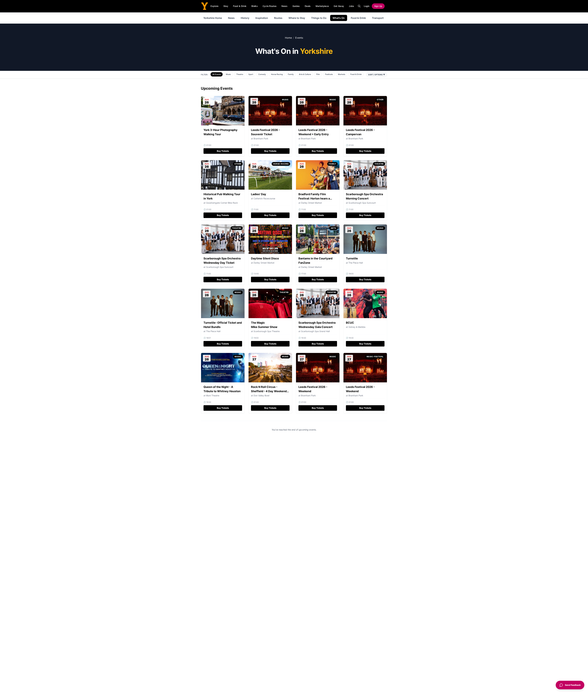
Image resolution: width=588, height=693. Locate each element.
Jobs (351, 6)
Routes (278, 17)
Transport (378, 17)
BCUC (350, 322)
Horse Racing (277, 74)
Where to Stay (296, 17)
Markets (341, 74)
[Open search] (359, 6)
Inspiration (261, 17)
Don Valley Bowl (261, 395)
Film (318, 74)
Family (291, 74)
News (284, 6)
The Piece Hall (356, 262)
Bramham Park (356, 395)
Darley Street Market (311, 202)
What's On (339, 17)
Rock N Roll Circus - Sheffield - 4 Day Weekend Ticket (269, 391)
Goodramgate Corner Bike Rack (222, 202)
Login (366, 6)
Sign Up (378, 6)
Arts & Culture (305, 74)
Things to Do (318, 17)
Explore (214, 6)
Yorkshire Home (212, 17)
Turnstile (352, 258)
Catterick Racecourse (264, 198)
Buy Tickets (223, 151)
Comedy (262, 74)
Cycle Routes (270, 6)
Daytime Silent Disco (265, 258)
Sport (250, 74)
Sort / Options (376, 74)
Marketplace (322, 6)
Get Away (339, 6)
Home (288, 37)
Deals (308, 6)
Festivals (329, 74)
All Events (216, 74)
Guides (296, 6)
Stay (225, 6)
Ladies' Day (258, 194)
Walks (254, 6)
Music (228, 74)
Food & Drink (239, 6)
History (245, 17)
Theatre (239, 74)
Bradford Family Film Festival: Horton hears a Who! (314, 198)
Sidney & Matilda (357, 327)
